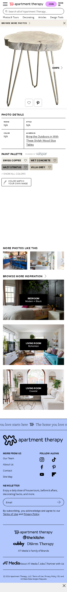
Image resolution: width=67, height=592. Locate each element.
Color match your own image (18, 182)
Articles (42, 17)
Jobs (42, 564)
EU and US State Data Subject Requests (42, 577)
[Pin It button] (38, 102)
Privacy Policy (31, 514)
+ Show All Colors (13, 174)
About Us (8, 464)
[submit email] (59, 502)
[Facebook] (42, 467)
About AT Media (29, 564)
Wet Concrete (40, 160)
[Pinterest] (54, 467)
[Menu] (5, 4)
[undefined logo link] (26, 4)
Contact (7, 470)
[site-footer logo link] (11, 563)
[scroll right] (61, 260)
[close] (64, 585)
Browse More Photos (14, 23)
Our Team (8, 458)
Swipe (55, 67)
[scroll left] (6, 260)
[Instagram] (42, 459)
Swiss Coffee (12, 160)
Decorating (28, 17)
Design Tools (56, 17)
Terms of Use (10, 514)
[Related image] (15, 260)
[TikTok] (54, 459)
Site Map (7, 476)
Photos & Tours (11, 17)
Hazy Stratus (12, 167)
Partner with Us (55, 564)
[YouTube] (42, 474)
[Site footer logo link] (33, 440)
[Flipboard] (54, 474)
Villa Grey (38, 167)
